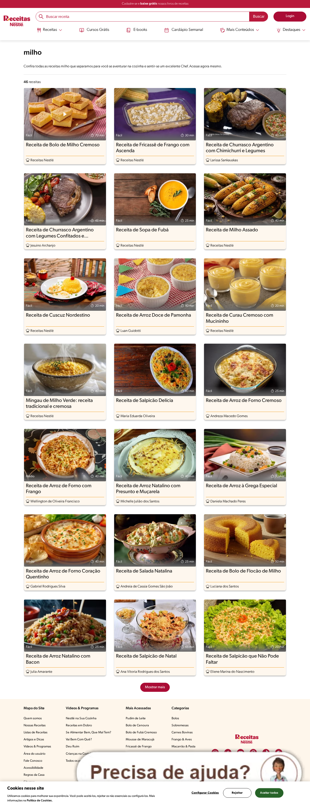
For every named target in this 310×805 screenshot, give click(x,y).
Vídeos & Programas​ (37, 746)
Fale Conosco (33, 761)
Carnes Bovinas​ (182, 732)
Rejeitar (237, 792)
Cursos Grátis (98, 30)
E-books (140, 30)
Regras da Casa (34, 775)
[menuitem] (49, 32)
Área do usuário (34, 754)
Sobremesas (180, 725)
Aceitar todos (269, 792)
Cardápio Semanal (187, 30)
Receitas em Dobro (79, 725)
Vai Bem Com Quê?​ (79, 739)
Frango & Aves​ (182, 739)
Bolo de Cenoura (137, 725)
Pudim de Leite (136, 718)
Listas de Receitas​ (35, 732)
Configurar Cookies (205, 792)
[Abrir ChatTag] (189, 773)
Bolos (175, 718)
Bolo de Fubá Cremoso (141, 732)
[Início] (17, 21)
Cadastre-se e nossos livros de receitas (155, 3)
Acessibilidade (33, 768)
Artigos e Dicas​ (34, 739)
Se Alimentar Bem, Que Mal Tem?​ (88, 732)
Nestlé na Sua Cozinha (81, 718)
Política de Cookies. (40, 800)
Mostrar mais (155, 687)
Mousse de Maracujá (140, 739)
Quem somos (33, 718)
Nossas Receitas (35, 725)
